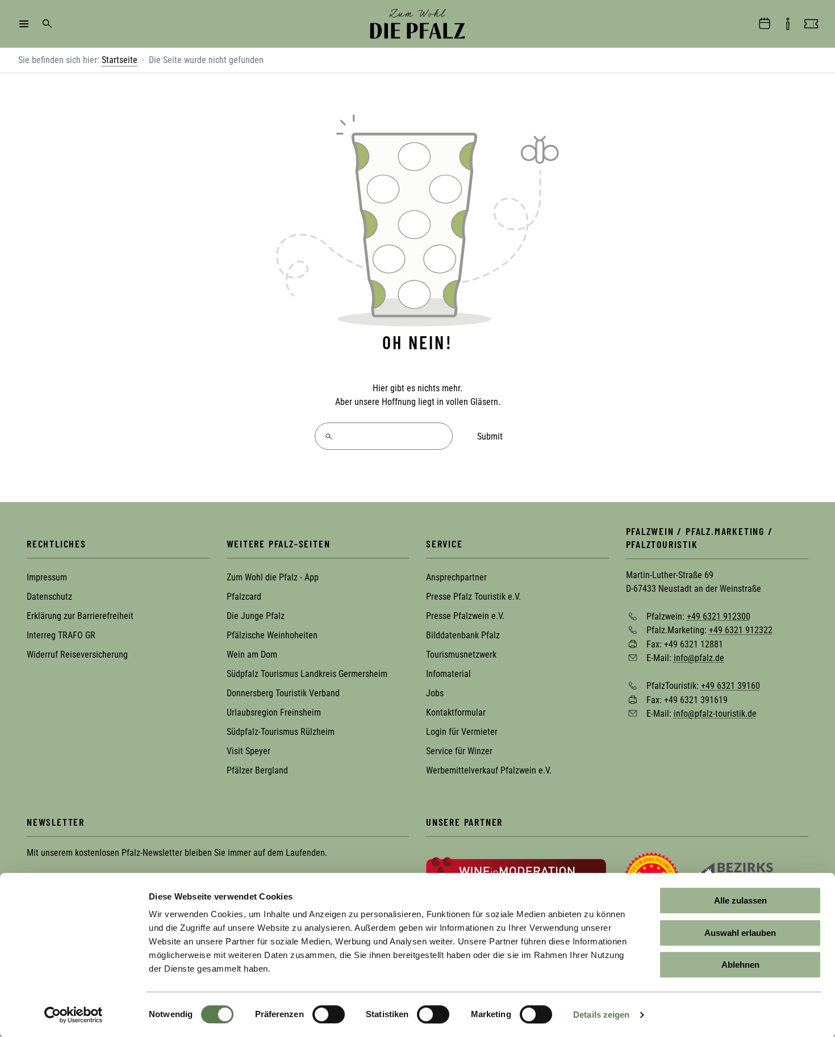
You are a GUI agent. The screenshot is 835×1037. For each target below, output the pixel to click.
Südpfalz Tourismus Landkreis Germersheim (307, 673)
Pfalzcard (244, 596)
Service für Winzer (459, 751)
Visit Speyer (248, 751)
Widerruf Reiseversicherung (77, 654)
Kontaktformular (456, 712)
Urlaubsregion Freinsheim (274, 712)
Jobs (435, 693)
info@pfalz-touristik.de (715, 713)
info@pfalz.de (699, 658)
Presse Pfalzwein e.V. (465, 616)
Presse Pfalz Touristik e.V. (473, 596)
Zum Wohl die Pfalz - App (273, 577)
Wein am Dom (252, 654)
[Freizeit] (811, 24)
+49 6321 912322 (741, 630)
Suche (47, 24)
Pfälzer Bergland (257, 770)
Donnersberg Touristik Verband (283, 693)
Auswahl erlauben (740, 933)
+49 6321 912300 (718, 616)
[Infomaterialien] (788, 24)
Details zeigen (601, 1014)
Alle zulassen (740, 900)
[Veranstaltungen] (764, 24)
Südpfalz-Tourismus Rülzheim (281, 731)
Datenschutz (49, 596)
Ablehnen (740, 964)
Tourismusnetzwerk (461, 654)
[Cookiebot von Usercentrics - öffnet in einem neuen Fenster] (73, 1014)
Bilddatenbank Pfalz (463, 635)
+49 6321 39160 (730, 685)
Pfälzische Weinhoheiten (272, 635)
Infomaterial (448, 673)
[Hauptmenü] (24, 24)
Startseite (119, 60)
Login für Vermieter (462, 731)
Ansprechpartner (456, 577)
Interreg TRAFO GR (61, 635)
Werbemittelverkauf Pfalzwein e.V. (489, 770)
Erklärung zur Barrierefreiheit (80, 616)
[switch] (328, 1014)
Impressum (47, 577)
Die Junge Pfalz (256, 616)
